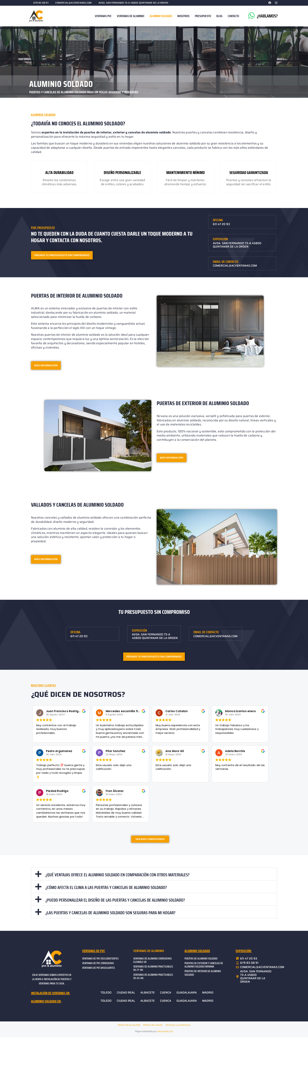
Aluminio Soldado (161, 16)
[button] (154, 874)
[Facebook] (270, 2)
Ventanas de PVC (93, 951)
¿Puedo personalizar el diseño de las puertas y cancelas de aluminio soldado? (115, 900)
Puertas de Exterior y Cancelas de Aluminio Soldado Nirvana (203, 965)
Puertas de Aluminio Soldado (200, 958)
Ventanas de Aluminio (130, 16)
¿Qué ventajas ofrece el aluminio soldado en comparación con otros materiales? (117, 874)
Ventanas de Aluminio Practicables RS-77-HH (153, 968)
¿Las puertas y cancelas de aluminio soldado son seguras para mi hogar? (110, 912)
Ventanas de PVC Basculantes (98, 968)
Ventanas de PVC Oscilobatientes (100, 958)
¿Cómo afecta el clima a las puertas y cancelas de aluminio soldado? (106, 887)
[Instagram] (276, 2)
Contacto (233, 16)
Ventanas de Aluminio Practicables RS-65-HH (153, 976)
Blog (219, 16)
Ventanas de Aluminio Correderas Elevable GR (152, 960)
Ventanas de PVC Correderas (98, 963)
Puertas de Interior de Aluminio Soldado (202, 973)
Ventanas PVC (103, 16)
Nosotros (183, 16)
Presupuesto (203, 16)
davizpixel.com (165, 1031)
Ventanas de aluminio (148, 951)
